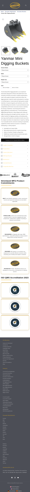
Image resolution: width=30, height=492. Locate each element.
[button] (2, 5)
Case (4, 421)
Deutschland (12, 491)
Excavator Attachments (8, 376)
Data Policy (5, 350)
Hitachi (4, 432)
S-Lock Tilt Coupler (7, 398)
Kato (4, 439)
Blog (4, 364)
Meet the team (6, 353)
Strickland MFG (13, 482)
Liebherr (5, 450)
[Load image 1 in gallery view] (5, 50)
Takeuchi (5, 459)
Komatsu (5, 445)
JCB (4, 437)
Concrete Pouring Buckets (9, 371)
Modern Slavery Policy (8, 355)
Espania (20, 491)
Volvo (4, 461)
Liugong (4, 452)
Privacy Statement (7, 357)
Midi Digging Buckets (7, 385)
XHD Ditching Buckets (7, 411)
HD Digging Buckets (7, 382)
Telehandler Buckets (7, 402)
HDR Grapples (6, 383)
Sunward (5, 457)
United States (15, 489)
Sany (4, 456)
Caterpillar (5, 425)
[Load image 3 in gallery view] (24, 50)
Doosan (4, 427)
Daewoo (4, 428)
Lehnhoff (5, 449)
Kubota (4, 447)
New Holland (6, 454)
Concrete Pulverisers (7, 373)
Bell (4, 420)
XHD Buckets (6, 409)
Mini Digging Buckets (7, 387)
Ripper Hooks (6, 392)
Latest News (5, 352)
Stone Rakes (5, 400)
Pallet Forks (5, 389)
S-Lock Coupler (6, 397)
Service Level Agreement (8, 358)
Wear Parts (5, 407)
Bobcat (4, 423)
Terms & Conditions (7, 362)
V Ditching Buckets (7, 405)
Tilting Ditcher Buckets (8, 404)
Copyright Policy (6, 348)
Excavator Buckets (7, 378)
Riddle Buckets (6, 390)
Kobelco (4, 443)
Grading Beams (6, 380)
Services (4, 360)
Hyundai (4, 434)
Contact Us (5, 345)
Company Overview (7, 346)
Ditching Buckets (6, 375)
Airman (4, 418)
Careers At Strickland (7, 343)
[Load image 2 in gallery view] (15, 50)
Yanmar (4, 463)
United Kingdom (15, 486)
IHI (3, 435)
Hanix (4, 430)
